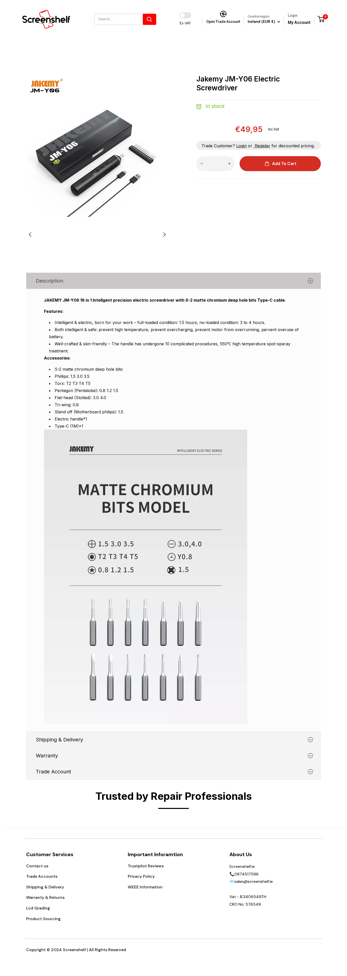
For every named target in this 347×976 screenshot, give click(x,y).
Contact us (37, 866)
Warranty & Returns (45, 897)
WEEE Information (145, 887)
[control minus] (201, 163)
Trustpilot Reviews (146, 866)
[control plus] (229, 163)
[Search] (149, 19)
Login (241, 145)
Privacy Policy (141, 876)
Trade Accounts (41, 876)
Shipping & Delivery (45, 887)
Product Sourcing (43, 918)
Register (262, 145)
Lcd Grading (38, 908)
